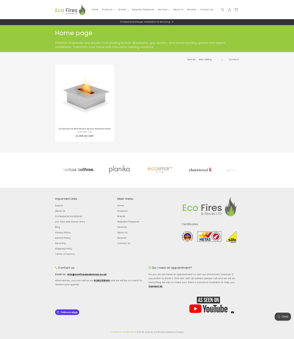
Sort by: (192, 59)
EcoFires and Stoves (154, 332)
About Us (60, 210)
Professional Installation (69, 216)
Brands (121, 216)
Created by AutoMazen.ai (123, 332)
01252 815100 (102, 280)
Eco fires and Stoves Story (70, 221)
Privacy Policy (63, 232)
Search (59, 205)
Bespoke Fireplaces (128, 221)
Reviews (121, 237)
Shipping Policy (63, 248)
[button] (108, 9)
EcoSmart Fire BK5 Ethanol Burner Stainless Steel (85, 129)
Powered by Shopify (174, 332)
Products (122, 210)
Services (122, 227)
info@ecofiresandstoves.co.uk (87, 274)
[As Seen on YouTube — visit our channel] (208, 305)
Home (120, 205)
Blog (57, 227)
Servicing (60, 243)
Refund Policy (63, 237)
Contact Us (123, 243)
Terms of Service (65, 254)
